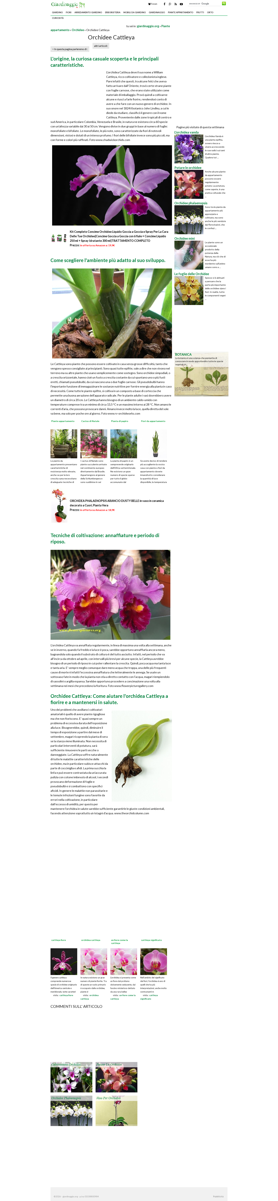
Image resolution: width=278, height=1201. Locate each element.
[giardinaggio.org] (69, 4)
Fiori (68, 12)
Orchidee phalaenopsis (66, 1098)
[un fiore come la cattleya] (123, 961)
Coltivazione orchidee (66, 1064)
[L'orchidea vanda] (189, 148)
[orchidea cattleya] (93, 961)
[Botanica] (201, 373)
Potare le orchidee (109, 1064)
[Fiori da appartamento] (154, 443)
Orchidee (78, 30)
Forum (154, 4)
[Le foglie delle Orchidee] (189, 290)
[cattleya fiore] (64, 961)
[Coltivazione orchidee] (71, 1077)
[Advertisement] (88, 26)
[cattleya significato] (153, 961)
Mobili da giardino (134, 12)
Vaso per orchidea (108, 1098)
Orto (210, 12)
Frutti (200, 12)
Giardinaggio (157, 12)
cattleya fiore (66, 995)
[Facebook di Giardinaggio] (164, 4)
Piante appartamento (180, 12)
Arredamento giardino (88, 12)
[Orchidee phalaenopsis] (71, 1110)
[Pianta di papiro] (124, 443)
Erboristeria (112, 12)
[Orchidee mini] (189, 255)
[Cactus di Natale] (94, 443)
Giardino (57, 12)
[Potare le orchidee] (116, 1077)
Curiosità (58, 18)
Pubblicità (218, 1196)
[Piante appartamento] (65, 443)
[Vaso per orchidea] (116, 1110)
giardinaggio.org (148, 26)
